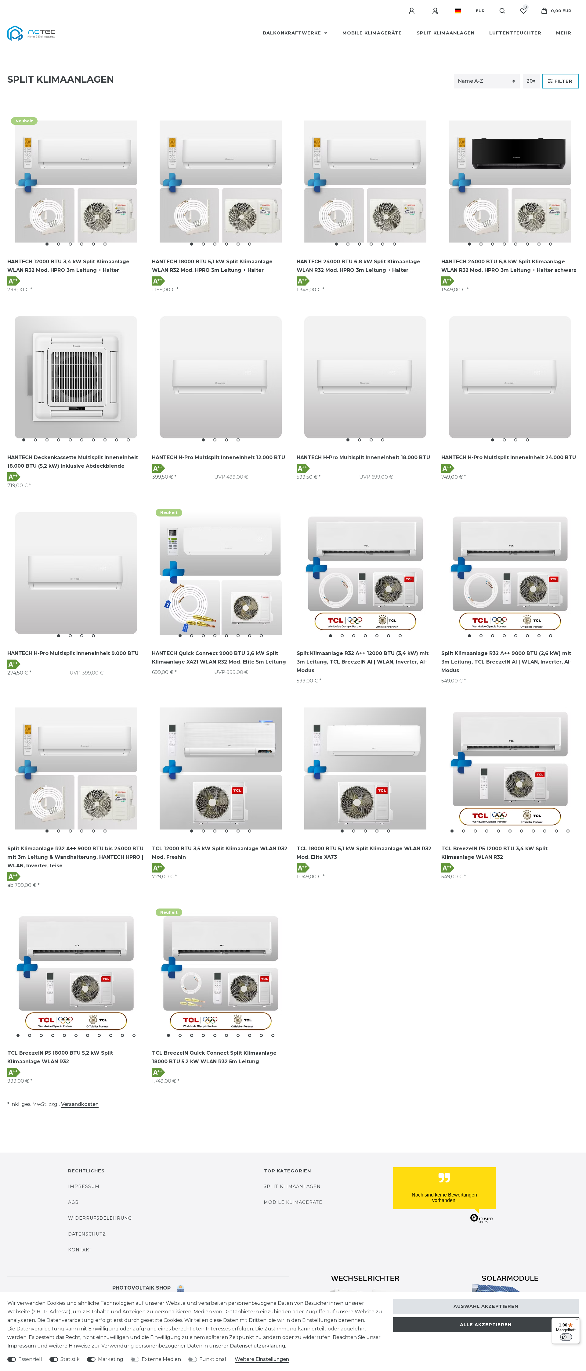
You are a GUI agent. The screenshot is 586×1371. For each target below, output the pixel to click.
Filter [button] (564, 81)
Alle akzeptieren (486, 1324)
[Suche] (502, 11)
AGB (73, 1202)
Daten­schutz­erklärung (257, 1346)
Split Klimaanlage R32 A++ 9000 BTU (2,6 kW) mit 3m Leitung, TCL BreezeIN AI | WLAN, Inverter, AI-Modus (506, 661)
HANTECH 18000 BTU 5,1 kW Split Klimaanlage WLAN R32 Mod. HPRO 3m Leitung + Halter (212, 266)
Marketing (110, 1359)
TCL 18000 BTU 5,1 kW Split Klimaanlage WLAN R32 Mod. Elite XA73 (364, 853)
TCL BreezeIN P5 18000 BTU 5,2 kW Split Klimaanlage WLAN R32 (60, 1057)
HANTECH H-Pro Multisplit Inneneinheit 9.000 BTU (73, 653)
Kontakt (80, 1250)
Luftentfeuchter (515, 33)
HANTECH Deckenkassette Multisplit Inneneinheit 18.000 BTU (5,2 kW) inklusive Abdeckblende (72, 462)
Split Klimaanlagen (446, 33)
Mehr (563, 33)
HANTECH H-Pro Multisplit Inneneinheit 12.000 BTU (218, 457)
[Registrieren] (436, 11)
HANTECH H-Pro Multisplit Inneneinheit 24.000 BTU (508, 457)
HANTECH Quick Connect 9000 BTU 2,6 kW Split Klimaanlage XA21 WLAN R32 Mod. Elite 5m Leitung (219, 657)
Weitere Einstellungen (262, 1359)
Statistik (70, 1359)
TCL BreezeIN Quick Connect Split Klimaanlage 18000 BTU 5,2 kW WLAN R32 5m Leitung (214, 1057)
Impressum (83, 1186)
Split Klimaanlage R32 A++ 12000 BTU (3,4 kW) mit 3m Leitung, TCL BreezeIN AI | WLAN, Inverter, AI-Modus (363, 661)
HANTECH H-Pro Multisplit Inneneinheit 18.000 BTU (363, 457)
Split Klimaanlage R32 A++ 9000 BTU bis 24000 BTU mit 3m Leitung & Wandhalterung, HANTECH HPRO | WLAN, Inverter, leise (75, 857)
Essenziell (30, 1359)
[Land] (457, 11)
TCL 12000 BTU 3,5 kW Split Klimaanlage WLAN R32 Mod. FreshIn (219, 853)
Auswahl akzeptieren (486, 1306)
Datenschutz (87, 1234)
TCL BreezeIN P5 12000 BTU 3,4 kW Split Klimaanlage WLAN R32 (494, 853)
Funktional (212, 1359)
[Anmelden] (412, 11)
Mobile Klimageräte (372, 33)
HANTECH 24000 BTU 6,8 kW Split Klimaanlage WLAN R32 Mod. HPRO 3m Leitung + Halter (358, 266)
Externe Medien (161, 1359)
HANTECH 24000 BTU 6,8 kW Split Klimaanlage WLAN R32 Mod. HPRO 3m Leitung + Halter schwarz (509, 266)
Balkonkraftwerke (293, 33)
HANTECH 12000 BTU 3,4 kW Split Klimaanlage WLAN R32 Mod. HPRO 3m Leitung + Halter (68, 266)
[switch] (566, 1337)
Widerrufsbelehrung (100, 1218)
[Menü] (576, 1321)
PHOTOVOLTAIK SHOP (144, 1288)
